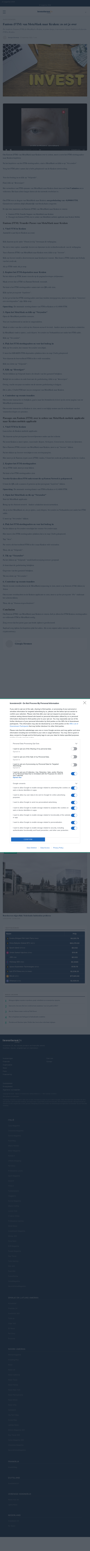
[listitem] (45, 743)
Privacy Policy (58, 848)
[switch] (74, 748)
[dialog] (45, 775)
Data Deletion (32, 848)
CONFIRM (28, 839)
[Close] (85, 703)
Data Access (45, 848)
